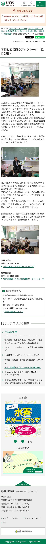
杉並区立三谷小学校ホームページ (17, 266)
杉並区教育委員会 (11, 31)
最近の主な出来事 (26, 31)
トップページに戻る (10, 518)
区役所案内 (27, 531)
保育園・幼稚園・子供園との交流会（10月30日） (23, 361)
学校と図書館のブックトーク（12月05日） (22, 367)
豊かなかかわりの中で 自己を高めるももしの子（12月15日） (23, 374)
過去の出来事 (39, 31)
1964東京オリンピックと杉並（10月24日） (22, 355)
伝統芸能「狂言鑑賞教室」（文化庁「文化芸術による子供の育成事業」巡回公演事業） (23, 341)
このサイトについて (32, 518)
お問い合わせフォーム (13, 311)
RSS (4, 522)
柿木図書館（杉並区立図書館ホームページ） (22, 278)
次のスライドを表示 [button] (22, 441)
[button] (24, 4)
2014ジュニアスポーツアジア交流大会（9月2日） (23, 349)
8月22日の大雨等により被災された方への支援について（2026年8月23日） (23, 18)
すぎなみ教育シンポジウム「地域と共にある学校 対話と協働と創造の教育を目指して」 (23, 381)
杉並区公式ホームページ (18, 28)
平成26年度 (6, 34)
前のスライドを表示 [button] (15, 441)
